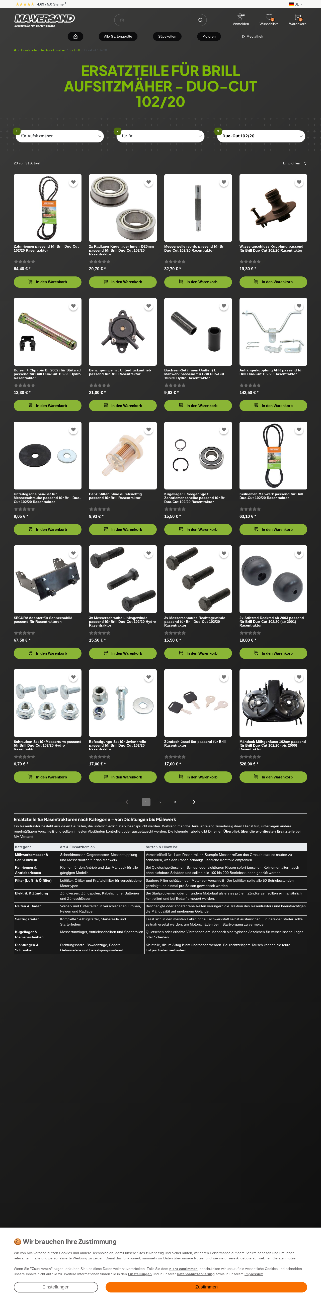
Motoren (209, 36)
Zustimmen (206, 1286)
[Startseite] (15, 50)
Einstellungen (55, 1286)
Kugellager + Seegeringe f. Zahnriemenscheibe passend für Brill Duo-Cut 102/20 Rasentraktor (195, 498)
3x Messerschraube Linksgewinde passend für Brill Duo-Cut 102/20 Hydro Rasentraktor (122, 621)
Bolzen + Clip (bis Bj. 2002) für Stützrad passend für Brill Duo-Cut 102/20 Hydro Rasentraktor (47, 374)
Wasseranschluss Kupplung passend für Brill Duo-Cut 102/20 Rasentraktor (271, 248)
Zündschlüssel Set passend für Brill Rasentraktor (195, 743)
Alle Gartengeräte (118, 36)
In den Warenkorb (51, 282)
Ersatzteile (29, 50)
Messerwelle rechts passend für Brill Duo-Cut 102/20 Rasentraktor (195, 248)
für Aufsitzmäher (53, 50)
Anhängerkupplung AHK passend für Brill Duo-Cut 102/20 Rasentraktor (271, 372)
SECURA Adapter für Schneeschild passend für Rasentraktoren (43, 620)
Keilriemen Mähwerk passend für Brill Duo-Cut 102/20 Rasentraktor (271, 496)
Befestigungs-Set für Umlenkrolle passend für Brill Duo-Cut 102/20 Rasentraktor (117, 745)
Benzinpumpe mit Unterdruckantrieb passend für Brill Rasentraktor (120, 372)
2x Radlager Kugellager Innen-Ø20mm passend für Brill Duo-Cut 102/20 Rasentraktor (121, 250)
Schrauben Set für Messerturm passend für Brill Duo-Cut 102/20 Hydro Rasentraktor (48, 745)
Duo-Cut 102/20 (238, 135)
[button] (294, 4)
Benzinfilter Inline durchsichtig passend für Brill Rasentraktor (115, 496)
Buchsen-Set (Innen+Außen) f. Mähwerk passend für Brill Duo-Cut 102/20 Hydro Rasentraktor (194, 374)
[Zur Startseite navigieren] (75, 36)
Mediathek (254, 36)
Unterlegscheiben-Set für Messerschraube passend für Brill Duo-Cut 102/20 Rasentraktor (47, 498)
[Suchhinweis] (122, 20)
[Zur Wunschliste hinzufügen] (73, 182)
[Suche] (201, 20)
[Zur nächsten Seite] (194, 801)
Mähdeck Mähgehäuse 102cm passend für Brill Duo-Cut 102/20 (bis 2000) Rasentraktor (272, 745)
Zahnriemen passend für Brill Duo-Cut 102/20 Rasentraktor (46, 248)
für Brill (74, 50)
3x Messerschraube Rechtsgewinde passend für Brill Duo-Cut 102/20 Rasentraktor (194, 621)
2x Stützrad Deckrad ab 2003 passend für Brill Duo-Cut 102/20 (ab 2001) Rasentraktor (271, 621)
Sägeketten (167, 36)
